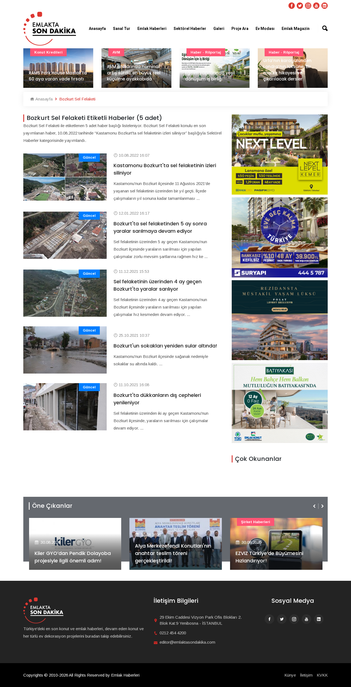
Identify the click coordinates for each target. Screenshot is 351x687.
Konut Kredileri (48, 52)
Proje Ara (239, 29)
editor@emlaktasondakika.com (187, 642)
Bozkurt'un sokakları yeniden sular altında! (165, 345)
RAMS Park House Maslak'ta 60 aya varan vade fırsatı (58, 76)
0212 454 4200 (173, 632)
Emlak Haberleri (151, 29)
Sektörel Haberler (190, 29)
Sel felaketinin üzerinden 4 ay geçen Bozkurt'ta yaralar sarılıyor (158, 285)
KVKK (322, 675)
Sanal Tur (121, 29)
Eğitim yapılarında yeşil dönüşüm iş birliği (210, 76)
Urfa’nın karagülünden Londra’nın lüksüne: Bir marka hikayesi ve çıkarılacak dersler (287, 70)
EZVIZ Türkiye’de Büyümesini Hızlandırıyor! (269, 557)
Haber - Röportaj (206, 52)
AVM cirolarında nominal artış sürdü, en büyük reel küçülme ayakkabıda (133, 73)
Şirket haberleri (255, 522)
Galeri (218, 29)
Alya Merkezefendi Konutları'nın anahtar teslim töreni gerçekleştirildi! (173, 553)
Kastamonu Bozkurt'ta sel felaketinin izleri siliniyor (165, 169)
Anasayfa (97, 29)
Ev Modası (265, 29)
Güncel (89, 157)
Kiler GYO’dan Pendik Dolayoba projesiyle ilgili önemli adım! (73, 557)
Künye (290, 675)
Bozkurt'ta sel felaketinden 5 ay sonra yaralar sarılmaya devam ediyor (160, 227)
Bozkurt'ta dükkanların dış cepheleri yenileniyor (157, 399)
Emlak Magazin (296, 29)
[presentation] (315, 506)
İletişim (306, 675)
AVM (116, 52)
